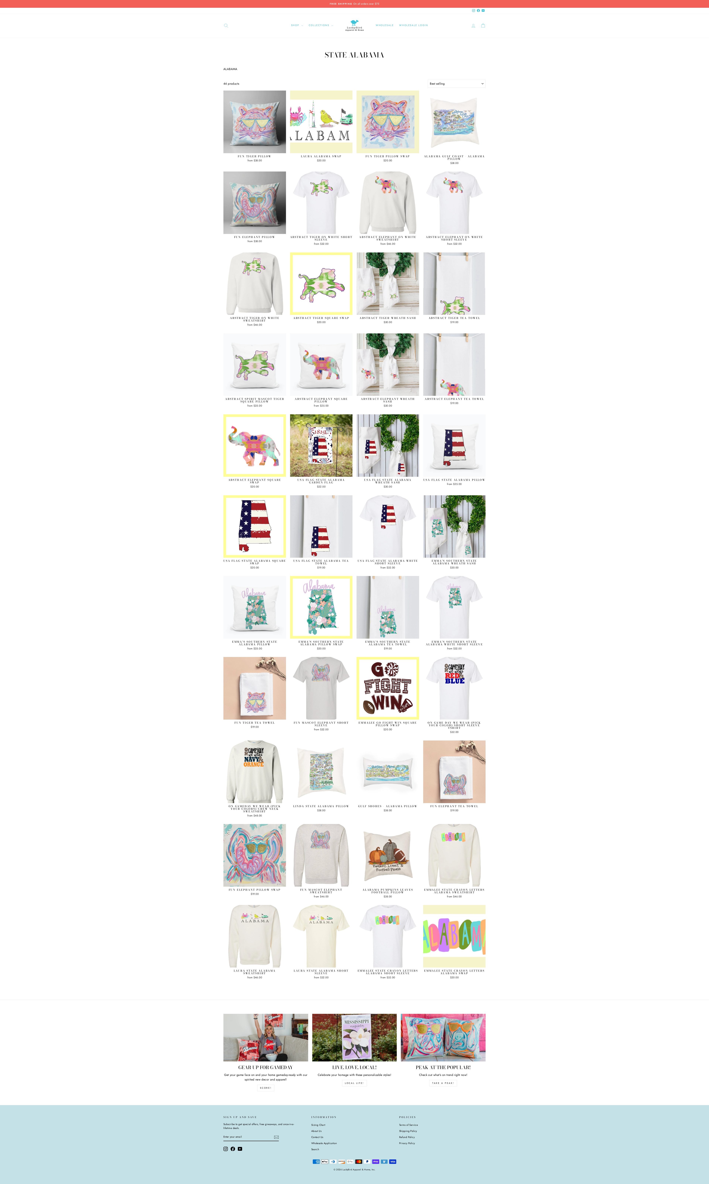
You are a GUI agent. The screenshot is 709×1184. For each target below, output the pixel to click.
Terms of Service (408, 1125)
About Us (316, 1131)
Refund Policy (407, 1137)
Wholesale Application (324, 1143)
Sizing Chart (318, 1125)
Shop (295, 25)
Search (315, 1149)
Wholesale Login (413, 25)
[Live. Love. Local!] (354, 1037)
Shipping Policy (408, 1131)
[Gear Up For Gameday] (265, 1037)
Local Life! (354, 1083)
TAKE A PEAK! (443, 1083)
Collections (319, 25)
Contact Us (317, 1137)
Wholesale (385, 25)
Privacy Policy (407, 1143)
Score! (266, 1088)
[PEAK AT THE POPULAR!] (443, 1037)
